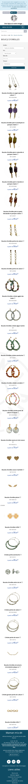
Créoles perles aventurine (12, 555)
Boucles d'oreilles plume (12, 497)
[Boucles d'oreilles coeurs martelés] (13, 458)
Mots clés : (5, 55)
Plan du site (15, 773)
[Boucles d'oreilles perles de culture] (13, 229)
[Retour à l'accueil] (14, 18)
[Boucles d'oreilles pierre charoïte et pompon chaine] (13, 170)
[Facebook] (9, 762)
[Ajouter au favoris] (15, 95)
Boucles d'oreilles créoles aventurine (12, 355)
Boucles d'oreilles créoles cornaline (12, 383)
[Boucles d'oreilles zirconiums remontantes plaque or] (13, 653)
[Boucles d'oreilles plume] (13, 485)
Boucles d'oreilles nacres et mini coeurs (13, 440)
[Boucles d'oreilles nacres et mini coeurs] (13, 428)
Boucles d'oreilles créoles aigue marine (13, 326)
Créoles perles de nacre (12, 637)
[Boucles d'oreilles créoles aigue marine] (13, 314)
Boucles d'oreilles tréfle (12, 527)
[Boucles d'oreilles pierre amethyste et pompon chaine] (13, 111)
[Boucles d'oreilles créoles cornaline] (13, 371)
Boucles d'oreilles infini (12, 722)
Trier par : (5, 61)
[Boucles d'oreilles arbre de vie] (13, 570)
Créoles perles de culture (12, 610)
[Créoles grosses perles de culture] (13, 683)
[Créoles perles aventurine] (13, 543)
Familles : (5, 45)
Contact (14, 12)
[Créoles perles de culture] (13, 598)
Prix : (4, 50)
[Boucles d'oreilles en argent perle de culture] (13, 81)
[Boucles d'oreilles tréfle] (13, 515)
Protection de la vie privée (15, 777)
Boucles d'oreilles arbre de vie (12, 582)
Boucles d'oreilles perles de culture (12, 241)
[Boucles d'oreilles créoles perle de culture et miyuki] (13, 399)
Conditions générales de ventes (15, 781)
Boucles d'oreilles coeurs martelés (12, 470)
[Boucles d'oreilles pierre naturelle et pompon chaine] (13, 140)
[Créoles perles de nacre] (13, 626)
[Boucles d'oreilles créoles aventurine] (13, 344)
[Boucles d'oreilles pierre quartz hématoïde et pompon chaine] (13, 200)
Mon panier (21, 12)
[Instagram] (13, 762)
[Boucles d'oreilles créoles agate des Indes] (13, 284)
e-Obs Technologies (21, 766)
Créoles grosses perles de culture (12, 694)
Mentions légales (14, 775)
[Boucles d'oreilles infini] (13, 710)
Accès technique (14, 754)
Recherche (15, 783)
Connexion (6, 12)
